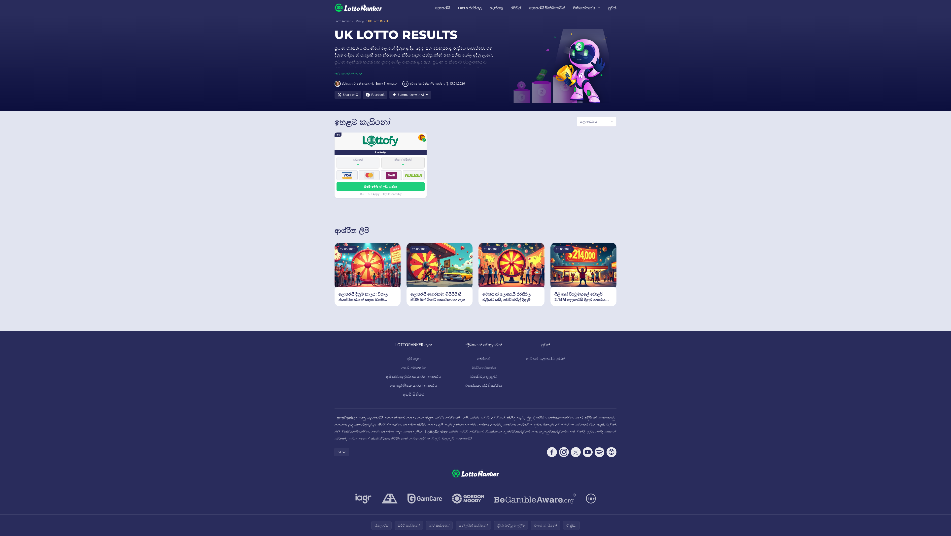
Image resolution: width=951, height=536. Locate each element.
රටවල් (516, 7)
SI (339, 452)
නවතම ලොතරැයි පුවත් (545, 358)
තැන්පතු (496, 7)
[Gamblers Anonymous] (390, 498)
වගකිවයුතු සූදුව (483, 376)
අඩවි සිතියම (413, 394)
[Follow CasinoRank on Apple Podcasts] (611, 452)
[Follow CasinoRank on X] (576, 452)
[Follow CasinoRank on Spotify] (600, 452)
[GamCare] (425, 498)
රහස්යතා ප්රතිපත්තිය (483, 385)
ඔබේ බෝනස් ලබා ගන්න (380, 186)
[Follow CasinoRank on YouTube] (588, 452)
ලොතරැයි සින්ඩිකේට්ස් (547, 7)
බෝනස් (483, 358)
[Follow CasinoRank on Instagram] (564, 452)
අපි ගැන (414, 358)
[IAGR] (363, 498)
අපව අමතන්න (413, 367)
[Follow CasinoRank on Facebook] (552, 452)
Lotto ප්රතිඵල (470, 7)
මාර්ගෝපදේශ (584, 7)
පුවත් (612, 7)
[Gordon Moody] (468, 498)
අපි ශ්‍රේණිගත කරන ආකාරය (414, 385)
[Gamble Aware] (535, 498)
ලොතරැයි (442, 7)
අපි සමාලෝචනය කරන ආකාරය (414, 376)
